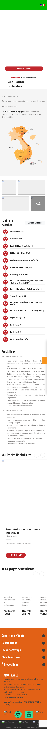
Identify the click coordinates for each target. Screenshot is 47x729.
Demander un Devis (24, 68)
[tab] (23, 233)
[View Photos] (9, 187)
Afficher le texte (35, 223)
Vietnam (31, 54)
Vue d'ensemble (14, 78)
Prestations (19, 82)
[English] (41, 5)
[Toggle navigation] (32, 5)
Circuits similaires (15, 86)
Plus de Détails (16, 555)
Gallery (10, 82)
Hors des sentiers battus (15, 57)
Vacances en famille (22, 59)
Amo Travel (13, 4)
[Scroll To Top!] (42, 725)
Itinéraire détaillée (28, 78)
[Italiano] (44, 5)
